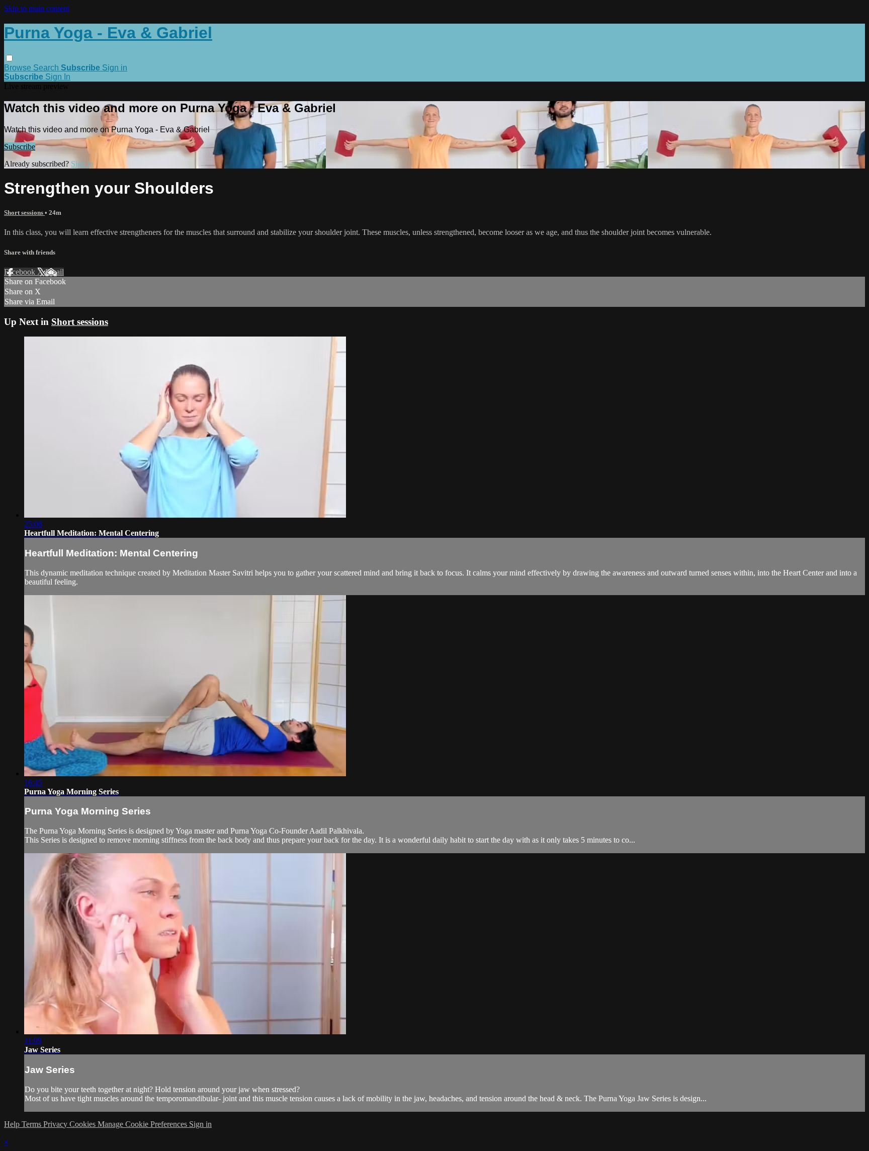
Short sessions (24, 212)
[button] (9, 58)
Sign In (57, 76)
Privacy (56, 1124)
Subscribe (19, 146)
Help (13, 1124)
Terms (32, 1124)
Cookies (83, 1124)
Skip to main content (36, 8)
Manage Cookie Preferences (143, 1124)
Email (54, 272)
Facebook (20, 272)
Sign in (114, 67)
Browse (18, 67)
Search (47, 67)
